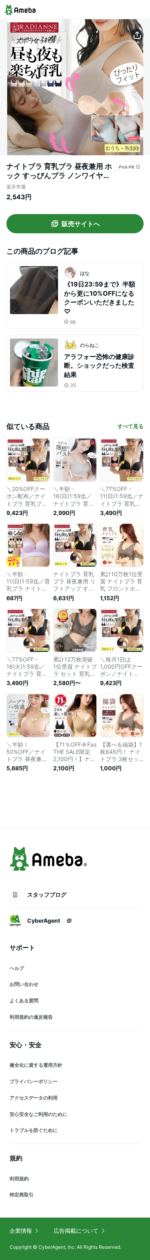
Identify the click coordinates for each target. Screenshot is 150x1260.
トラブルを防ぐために (34, 1130)
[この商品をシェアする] (137, 35)
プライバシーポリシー (34, 1081)
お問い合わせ (24, 984)
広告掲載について (76, 1230)
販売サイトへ (81, 224)
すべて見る (131, 426)
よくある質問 (24, 1001)
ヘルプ (17, 968)
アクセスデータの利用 (34, 1098)
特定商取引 (22, 1195)
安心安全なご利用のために (38, 1114)
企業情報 (21, 1230)
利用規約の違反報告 (31, 1017)
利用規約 (19, 1179)
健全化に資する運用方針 (36, 1065)
